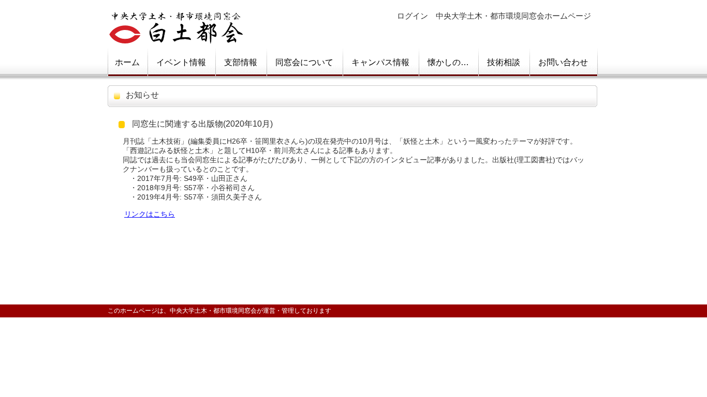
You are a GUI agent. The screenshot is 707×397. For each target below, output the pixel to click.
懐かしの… (448, 62)
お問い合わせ (563, 62)
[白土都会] (176, 38)
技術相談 (503, 62)
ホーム (127, 62)
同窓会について (304, 62)
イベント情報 (181, 62)
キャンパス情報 (380, 62)
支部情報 (240, 62)
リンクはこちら (149, 214)
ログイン (412, 16)
